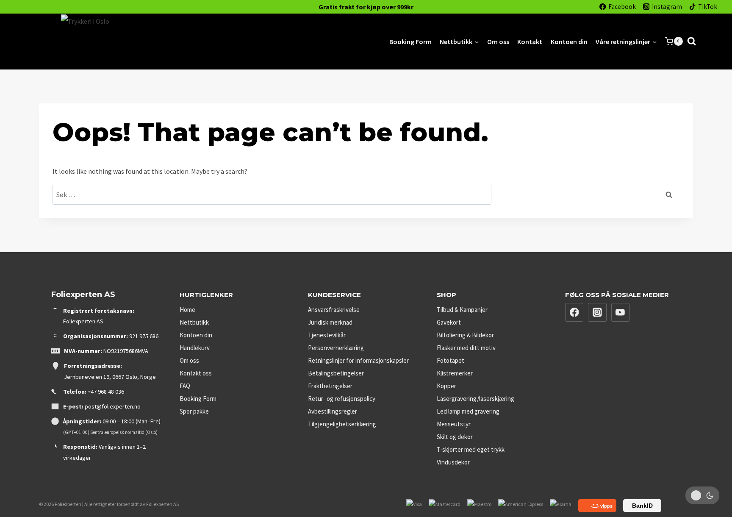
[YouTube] (620, 312)
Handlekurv (195, 348)
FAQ (185, 386)
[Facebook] (574, 312)
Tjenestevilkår (327, 335)
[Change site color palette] (702, 495)
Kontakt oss (196, 373)
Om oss (498, 41)
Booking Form (410, 41)
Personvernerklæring (336, 348)
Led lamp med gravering (468, 411)
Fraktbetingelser (330, 386)
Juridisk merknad (330, 322)
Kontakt (529, 41)
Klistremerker (455, 373)
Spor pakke (194, 411)
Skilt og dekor (455, 437)
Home (187, 310)
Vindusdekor (453, 462)
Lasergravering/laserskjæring (475, 399)
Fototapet (450, 360)
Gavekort (449, 322)
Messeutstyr (454, 424)
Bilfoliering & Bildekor (465, 335)
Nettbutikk (194, 322)
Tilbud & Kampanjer (462, 310)
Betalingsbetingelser (336, 373)
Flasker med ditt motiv (466, 348)
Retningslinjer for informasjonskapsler (358, 360)
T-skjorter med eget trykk (471, 449)
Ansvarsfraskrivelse (334, 310)
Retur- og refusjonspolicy (341, 399)
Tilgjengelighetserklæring (342, 424)
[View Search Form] (691, 41)
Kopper (446, 386)
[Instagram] (597, 312)
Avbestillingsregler (332, 411)
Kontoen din (569, 41)
